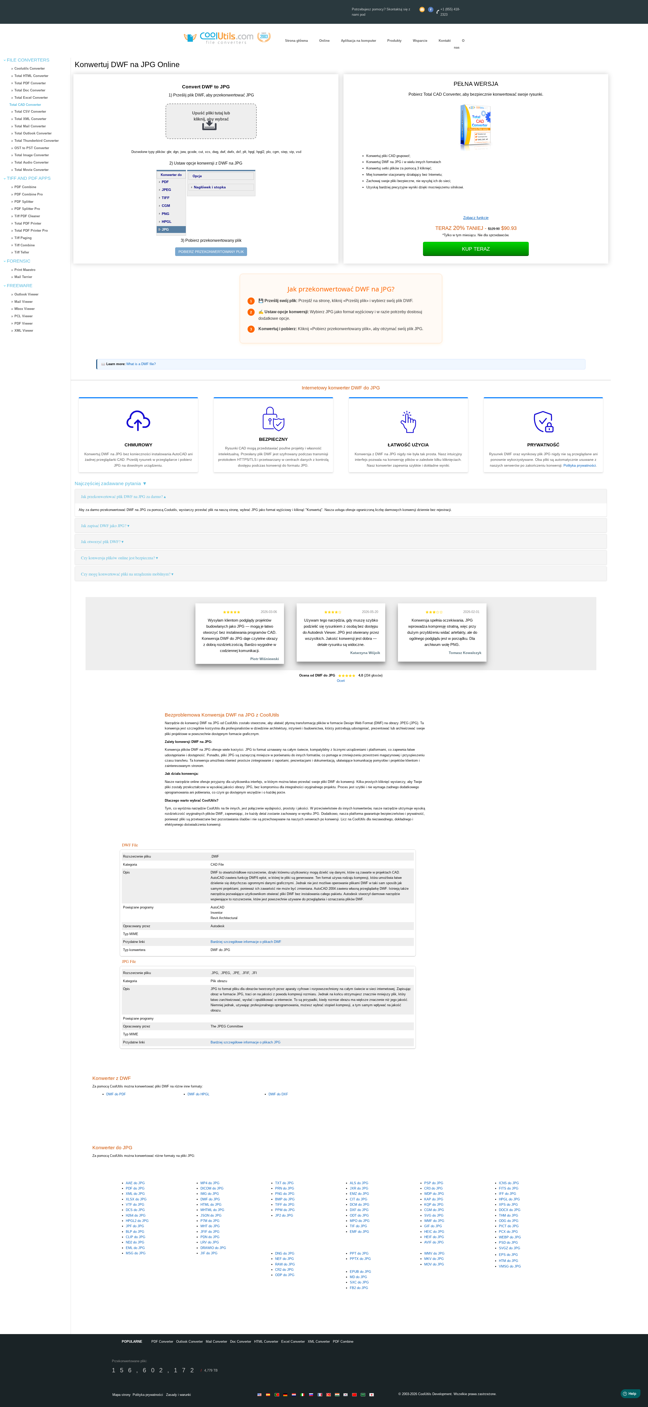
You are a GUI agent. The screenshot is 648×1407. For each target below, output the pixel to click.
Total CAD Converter (25, 105)
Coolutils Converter (29, 68)
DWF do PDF (116, 1094)
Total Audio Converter (31, 162)
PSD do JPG (508, 1242)
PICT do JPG (509, 1226)
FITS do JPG (508, 1188)
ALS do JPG (359, 1183)
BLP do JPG (135, 1232)
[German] (286, 1394)
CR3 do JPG (433, 1188)
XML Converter (319, 1341)
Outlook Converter (189, 1341)
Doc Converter (240, 1341)
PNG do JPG (284, 1194)
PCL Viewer (23, 316)
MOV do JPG (434, 1264)
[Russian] (312, 1394)
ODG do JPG (508, 1221)
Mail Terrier (23, 277)
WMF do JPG (434, 1221)
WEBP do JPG (510, 1237)
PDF (165, 182)
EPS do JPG (508, 1255)
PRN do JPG (284, 1188)
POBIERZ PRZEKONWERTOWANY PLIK (211, 252)
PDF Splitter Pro (27, 209)
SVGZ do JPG (509, 1248)
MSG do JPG (136, 1253)
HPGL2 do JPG (137, 1221)
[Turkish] (329, 1394)
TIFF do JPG (284, 1204)
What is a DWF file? (141, 364)
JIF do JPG (208, 1253)
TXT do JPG (284, 1183)
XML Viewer (23, 330)
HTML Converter (266, 1341)
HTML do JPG (210, 1204)
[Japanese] (372, 1394)
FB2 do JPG (359, 1288)
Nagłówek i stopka (210, 187)
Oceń (341, 681)
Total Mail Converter (30, 126)
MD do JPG (358, 1277)
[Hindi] (338, 1394)
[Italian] (303, 1394)
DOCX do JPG (509, 1210)
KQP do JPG (433, 1204)
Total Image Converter (31, 155)
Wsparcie (420, 41)
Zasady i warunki (178, 1395)
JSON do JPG (210, 1215)
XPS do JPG (508, 1204)
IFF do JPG (507, 1194)
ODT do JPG (359, 1215)
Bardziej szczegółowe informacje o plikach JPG (245, 1042)
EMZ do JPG (359, 1194)
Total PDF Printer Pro (31, 230)
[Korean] (346, 1394)
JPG (165, 229)
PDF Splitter (23, 202)
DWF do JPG (210, 1199)
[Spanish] (269, 1394)
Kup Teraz (476, 249)
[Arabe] (363, 1394)
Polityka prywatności (579, 465)
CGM (166, 206)
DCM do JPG (359, 1204)
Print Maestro (24, 270)
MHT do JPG (210, 1226)
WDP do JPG (434, 1194)
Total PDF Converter (30, 83)
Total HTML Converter (31, 76)
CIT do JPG (358, 1199)
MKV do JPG (434, 1259)
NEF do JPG (284, 1259)
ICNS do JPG (509, 1183)
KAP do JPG (433, 1199)
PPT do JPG (359, 1253)
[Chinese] (355, 1394)
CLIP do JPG (135, 1237)
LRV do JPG (209, 1242)
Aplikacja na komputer (358, 41)
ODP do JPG (284, 1275)
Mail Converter (216, 1341)
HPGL (167, 222)
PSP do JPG (433, 1183)
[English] (260, 1394)
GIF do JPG (433, 1226)
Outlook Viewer (26, 294)
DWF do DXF (278, 1094)
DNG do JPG (284, 1253)
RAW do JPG (285, 1264)
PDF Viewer (23, 323)
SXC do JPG (359, 1282)
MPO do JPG (360, 1221)
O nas (459, 44)
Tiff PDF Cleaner (27, 216)
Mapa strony (121, 1395)
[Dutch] (295, 1394)
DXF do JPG (359, 1210)
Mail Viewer (23, 302)
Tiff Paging (23, 238)
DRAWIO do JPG (213, 1248)
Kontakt (445, 41)
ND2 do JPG (135, 1242)
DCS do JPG (135, 1210)
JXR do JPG (359, 1188)
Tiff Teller (21, 252)
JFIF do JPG (209, 1232)
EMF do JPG (359, 1232)
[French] (320, 1394)
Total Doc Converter (29, 90)
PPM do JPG (285, 1210)
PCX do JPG (508, 1232)
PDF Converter (162, 1341)
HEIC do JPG (434, 1232)
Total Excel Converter (31, 98)
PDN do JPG (209, 1237)
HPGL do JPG (509, 1199)
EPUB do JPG (360, 1272)
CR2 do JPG (284, 1270)
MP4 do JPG (209, 1183)
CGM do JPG (434, 1210)
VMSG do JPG (510, 1266)
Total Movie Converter (31, 170)
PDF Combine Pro (28, 194)
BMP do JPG (285, 1199)
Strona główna (296, 41)
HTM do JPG (508, 1261)
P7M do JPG (209, 1221)
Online (324, 41)
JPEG (166, 190)
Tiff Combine (24, 245)
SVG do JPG (433, 1215)
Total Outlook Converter (33, 133)
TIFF (166, 198)
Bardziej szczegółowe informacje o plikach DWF (246, 942)
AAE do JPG (135, 1183)
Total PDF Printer (27, 223)
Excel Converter (293, 1341)
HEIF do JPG (434, 1237)
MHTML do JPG (212, 1210)
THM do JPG (508, 1215)
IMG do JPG (209, 1194)
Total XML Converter (30, 119)
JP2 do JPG (284, 1215)
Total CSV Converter (30, 111)
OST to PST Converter (31, 148)
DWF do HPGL (198, 1094)
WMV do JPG (434, 1253)
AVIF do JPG (434, 1242)
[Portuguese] (277, 1394)
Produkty (394, 41)
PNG (165, 214)
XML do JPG (135, 1194)
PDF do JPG (135, 1188)
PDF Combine (25, 187)
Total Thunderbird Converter (36, 141)
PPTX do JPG (360, 1259)
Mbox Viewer (24, 309)
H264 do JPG (136, 1215)
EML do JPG (135, 1248)
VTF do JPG (135, 1204)
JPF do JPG (135, 1226)
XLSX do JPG (136, 1199)
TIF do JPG (358, 1226)
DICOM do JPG (212, 1188)
